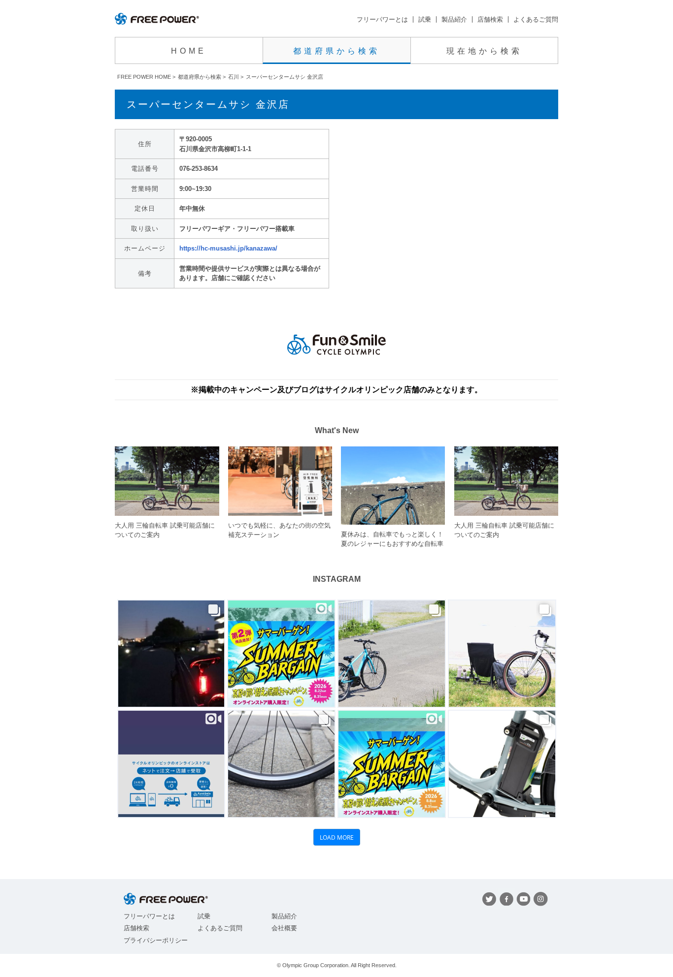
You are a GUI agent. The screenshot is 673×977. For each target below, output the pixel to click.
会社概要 (284, 928)
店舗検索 (490, 19)
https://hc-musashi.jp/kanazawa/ (228, 248)
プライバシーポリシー (156, 940)
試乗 (424, 19)
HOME (188, 51)
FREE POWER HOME (144, 77)
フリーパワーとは (382, 19)
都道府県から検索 (336, 51)
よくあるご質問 (535, 19)
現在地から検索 (484, 51)
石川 (233, 77)
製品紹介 (454, 19)
